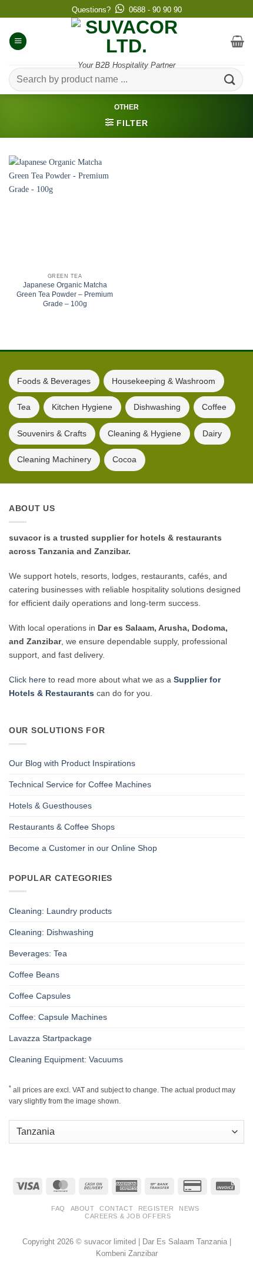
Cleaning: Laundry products (60, 911)
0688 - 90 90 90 (155, 9)
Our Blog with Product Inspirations (72, 763)
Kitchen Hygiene (82, 407)
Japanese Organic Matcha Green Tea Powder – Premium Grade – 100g (64, 294)
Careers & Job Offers (128, 1216)
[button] (17, 41)
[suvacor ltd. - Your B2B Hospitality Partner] (126, 36)
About (83, 1208)
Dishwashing (157, 407)
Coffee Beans (34, 974)
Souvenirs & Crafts (51, 433)
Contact (116, 1208)
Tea (24, 407)
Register (156, 1208)
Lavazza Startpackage (50, 1038)
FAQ (58, 1208)
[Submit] (230, 79)
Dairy (212, 433)
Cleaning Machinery (54, 459)
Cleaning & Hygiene (144, 433)
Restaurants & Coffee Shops (62, 826)
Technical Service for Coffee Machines (80, 784)
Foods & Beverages (54, 381)
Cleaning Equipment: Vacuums (66, 1059)
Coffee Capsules (40, 995)
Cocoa (124, 459)
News (189, 1208)
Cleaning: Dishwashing (51, 932)
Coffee (214, 407)
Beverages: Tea (38, 953)
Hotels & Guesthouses (50, 805)
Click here (27, 679)
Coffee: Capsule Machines (58, 1017)
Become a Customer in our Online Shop (83, 848)
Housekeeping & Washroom (163, 381)
